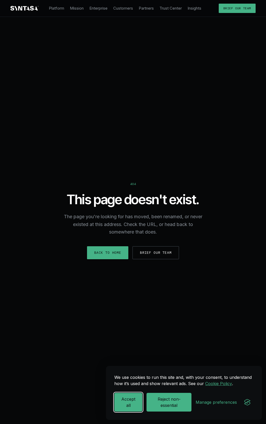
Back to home (107, 252)
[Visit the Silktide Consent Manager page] (247, 402)
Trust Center (170, 8)
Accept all (128, 402)
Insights (194, 8)
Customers (123, 8)
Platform (56, 8)
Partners (146, 8)
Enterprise (98, 8)
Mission (77, 8)
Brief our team (237, 8)
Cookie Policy (218, 383)
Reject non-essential (169, 402)
